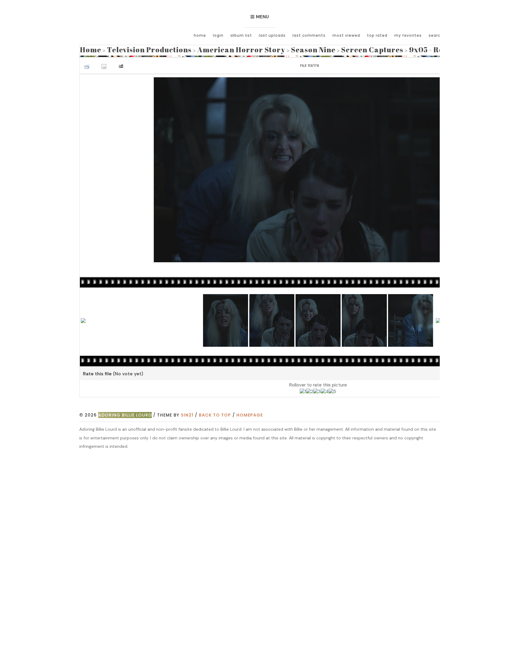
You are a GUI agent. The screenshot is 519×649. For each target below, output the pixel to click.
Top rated (377, 35)
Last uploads (272, 35)
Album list (241, 35)
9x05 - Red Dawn (365, 48)
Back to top (215, 413)
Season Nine (263, 48)
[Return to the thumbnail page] (88, 63)
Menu (262, 17)
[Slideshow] (122, 63)
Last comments (309, 35)
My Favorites (408, 35)
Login (218, 35)
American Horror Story (206, 48)
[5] (332, 390)
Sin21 (187, 413)
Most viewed (346, 35)
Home (200, 35)
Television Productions (135, 48)
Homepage (249, 413)
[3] (317, 390)
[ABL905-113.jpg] (318, 167)
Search (436, 35)
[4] (325, 390)
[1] (303, 390)
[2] (309, 390)
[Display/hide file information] (105, 63)
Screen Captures (311, 48)
